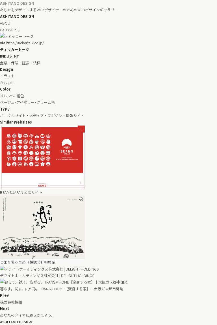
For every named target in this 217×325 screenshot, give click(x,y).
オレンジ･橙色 (12, 95)
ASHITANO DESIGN (17, 3)
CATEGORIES (10, 29)
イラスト (7, 75)
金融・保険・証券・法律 (20, 62)
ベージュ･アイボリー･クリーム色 (27, 102)
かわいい (7, 82)
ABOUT (6, 23)
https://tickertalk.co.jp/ (22, 42)
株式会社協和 (11, 302)
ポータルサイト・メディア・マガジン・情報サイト (42, 115)
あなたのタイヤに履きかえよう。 (27, 315)
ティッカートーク (14, 49)
